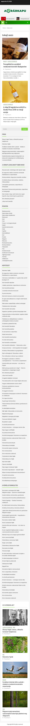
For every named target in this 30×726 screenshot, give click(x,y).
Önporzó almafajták (7, 464)
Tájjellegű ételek (6, 254)
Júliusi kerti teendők (7, 201)
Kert (3, 235)
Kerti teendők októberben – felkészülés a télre (14, 345)
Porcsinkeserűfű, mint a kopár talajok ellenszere (14, 381)
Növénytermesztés (7, 243)
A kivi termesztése (7, 451)
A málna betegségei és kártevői (10, 558)
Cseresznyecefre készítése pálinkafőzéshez (13, 497)
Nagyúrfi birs (5, 566)
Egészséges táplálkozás (8, 215)
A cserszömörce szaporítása (9, 331)
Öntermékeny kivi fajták (8, 459)
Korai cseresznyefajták (8, 537)
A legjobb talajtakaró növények (10, 378)
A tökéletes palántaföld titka (9, 323)
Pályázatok (5, 247)
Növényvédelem (6, 245)
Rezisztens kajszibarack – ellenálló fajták (12, 469)
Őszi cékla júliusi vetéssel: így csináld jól (12, 356)
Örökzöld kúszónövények (8, 442)
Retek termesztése (7, 334)
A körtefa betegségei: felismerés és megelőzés (14, 435)
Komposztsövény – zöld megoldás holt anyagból (14, 348)
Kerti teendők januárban (8, 329)
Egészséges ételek (7, 213)
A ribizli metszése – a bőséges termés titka (13, 427)
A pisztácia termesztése (8, 432)
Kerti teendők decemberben (9, 337)
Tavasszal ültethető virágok (9, 419)
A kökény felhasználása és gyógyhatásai (12, 350)
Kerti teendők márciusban (8, 309)
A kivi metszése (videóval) (9, 453)
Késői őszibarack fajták (8, 522)
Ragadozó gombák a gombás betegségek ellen (14, 311)
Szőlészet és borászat (12, 61)
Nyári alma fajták (6, 461)
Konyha (4, 237)
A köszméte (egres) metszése (10, 448)
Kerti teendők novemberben (9, 342)
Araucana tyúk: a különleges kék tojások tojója (13, 170)
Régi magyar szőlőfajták (8, 430)
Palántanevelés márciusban (9, 306)
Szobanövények (6, 250)
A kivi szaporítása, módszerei (9, 571)
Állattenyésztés (6, 211)
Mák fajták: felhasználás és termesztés (12, 411)
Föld (3, 221)
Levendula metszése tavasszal (10, 290)
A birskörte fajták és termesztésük (11, 569)
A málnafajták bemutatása (8, 408)
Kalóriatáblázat (6, 233)
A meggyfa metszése (7, 391)
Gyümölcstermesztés (7, 227)
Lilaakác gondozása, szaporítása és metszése (14, 285)
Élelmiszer (5, 217)
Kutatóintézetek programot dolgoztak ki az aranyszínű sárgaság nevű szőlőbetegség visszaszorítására (13, 158)
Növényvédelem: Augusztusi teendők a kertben (14, 177)
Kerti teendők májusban (8, 282)
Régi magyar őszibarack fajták (9, 467)
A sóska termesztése (7, 339)
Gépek (3, 225)
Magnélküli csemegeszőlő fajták (10, 416)
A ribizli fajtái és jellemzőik (9, 561)
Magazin (5, 61)
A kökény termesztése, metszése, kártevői (13, 508)
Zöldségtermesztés (7, 260)
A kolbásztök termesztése (9, 478)
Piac (3, 249)
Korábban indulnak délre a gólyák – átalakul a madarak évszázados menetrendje (14, 684)
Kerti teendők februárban (8, 326)
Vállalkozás (5, 258)
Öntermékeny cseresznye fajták (10, 540)
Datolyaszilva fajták (7, 563)
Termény (4, 256)
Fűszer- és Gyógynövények (9, 223)
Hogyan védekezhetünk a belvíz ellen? (12, 383)
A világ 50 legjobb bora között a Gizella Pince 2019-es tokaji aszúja (14, 109)
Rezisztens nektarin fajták (8, 520)
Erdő (3, 219)
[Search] (28, 22)
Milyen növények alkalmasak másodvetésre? (13, 472)
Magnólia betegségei (7, 413)
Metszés (4, 241)
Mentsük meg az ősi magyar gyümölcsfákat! (13, 534)
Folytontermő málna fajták (8, 456)
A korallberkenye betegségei (9, 480)
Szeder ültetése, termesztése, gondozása (13, 495)
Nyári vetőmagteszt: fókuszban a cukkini (12, 353)
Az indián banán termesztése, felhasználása (13, 505)
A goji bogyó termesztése (8, 401)
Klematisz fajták (6, 144)
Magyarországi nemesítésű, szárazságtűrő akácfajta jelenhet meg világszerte (15, 713)
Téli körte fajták (6, 551)
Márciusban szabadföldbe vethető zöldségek (13, 303)
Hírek (3, 229)
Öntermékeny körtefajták (8, 445)
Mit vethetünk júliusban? (8, 198)
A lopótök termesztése (8, 475)
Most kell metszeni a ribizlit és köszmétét (13, 296)
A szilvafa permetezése (8, 424)
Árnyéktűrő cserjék (7, 422)
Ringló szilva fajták (7, 543)
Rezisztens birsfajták (7, 548)
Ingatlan (4, 231)
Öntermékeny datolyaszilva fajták (10, 545)
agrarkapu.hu (8, 69)
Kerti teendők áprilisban (8, 288)
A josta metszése (6, 293)
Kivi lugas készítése (7, 398)
